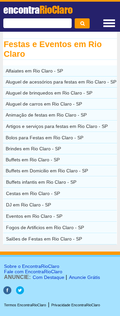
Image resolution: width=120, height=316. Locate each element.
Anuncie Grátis (84, 277)
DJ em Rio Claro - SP (28, 204)
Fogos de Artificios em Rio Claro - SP (45, 227)
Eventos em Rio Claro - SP (34, 216)
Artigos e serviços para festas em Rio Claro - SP (57, 126)
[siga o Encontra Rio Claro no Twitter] (20, 292)
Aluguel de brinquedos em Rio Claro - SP (49, 93)
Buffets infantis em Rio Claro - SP (41, 182)
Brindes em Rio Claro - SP (33, 148)
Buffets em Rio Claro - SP (33, 159)
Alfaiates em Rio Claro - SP (34, 70)
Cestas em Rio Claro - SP (33, 193)
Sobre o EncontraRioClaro (31, 266)
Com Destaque (48, 277)
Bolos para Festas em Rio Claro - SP (44, 137)
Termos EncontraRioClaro (25, 305)
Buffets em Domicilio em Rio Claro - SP (47, 170)
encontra (38, 9)
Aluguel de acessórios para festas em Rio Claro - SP (61, 82)
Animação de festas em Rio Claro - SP (46, 115)
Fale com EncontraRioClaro (33, 271)
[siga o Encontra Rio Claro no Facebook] (7, 292)
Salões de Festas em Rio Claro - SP (44, 239)
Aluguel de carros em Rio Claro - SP (44, 104)
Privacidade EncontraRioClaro (75, 305)
